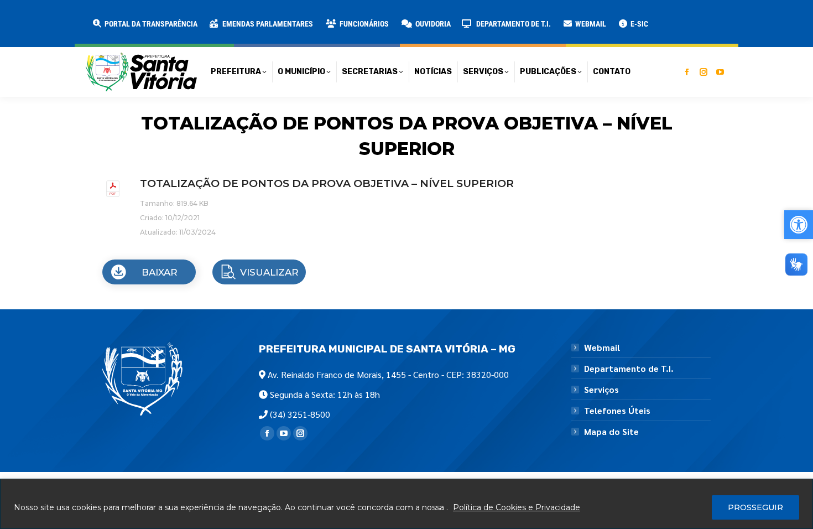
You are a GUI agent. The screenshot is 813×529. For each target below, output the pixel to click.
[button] (178, 16)
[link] (144, 24)
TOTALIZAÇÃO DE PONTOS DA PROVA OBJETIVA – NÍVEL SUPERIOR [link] (327, 183)
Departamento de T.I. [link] (629, 369)
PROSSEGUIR (755, 507)
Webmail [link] (602, 347)
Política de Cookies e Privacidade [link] (516, 507)
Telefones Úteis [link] (617, 411)
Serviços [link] (601, 390)
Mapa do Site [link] (611, 432)
